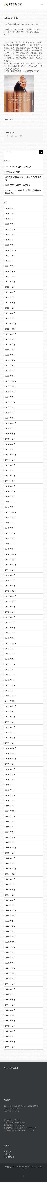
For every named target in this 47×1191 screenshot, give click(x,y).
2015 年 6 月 (10, 538)
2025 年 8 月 (10, 224)
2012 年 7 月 (10, 664)
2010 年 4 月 (10, 790)
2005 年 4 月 (10, 958)
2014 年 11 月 (10, 559)
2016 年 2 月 (10, 507)
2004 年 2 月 (10, 1010)
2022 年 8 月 (10, 339)
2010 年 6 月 (10, 779)
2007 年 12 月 (10, 868)
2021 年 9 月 (10, 397)
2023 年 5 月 (10, 302)
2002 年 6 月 (10, 1041)
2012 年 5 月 (10, 675)
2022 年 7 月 (10, 344)
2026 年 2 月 (10, 219)
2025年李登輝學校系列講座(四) (17, 185)
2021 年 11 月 (10, 386)
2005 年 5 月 (10, 952)
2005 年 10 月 (10, 942)
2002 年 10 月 (10, 1036)
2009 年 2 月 (10, 837)
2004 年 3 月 (10, 1005)
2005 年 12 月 (10, 937)
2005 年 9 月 (10, 947)
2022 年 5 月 (10, 355)
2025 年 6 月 (10, 234)
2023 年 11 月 (10, 276)
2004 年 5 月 (10, 994)
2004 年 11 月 (10, 973)
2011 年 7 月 (10, 722)
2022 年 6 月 (10, 350)
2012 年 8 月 (10, 659)
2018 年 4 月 (10, 433)
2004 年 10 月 (10, 979)
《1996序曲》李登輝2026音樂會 (18, 166)
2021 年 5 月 (10, 413)
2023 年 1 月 (10, 318)
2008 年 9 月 (10, 853)
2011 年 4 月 (10, 732)
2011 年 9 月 (10, 711)
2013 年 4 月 (10, 627)
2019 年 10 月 (10, 423)
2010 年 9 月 (10, 764)
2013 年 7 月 (10, 612)
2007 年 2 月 (10, 900)
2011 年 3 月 (10, 737)
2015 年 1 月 (10, 549)
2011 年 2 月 (10, 743)
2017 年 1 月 (10, 481)
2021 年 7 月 (10, 407)
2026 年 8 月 (10, 208)
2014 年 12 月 (10, 554)
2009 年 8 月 (10, 816)
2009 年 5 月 (10, 821)
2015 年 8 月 (10, 528)
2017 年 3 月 (10, 470)
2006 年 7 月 (10, 921)
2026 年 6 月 (10, 213)
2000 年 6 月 (10, 1047)
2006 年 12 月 (10, 910)
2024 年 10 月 (10, 250)
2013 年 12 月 (10, 591)
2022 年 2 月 (10, 371)
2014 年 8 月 (10, 570)
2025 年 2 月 (10, 245)
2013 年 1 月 (10, 638)
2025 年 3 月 (10, 240)
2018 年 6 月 (10, 428)
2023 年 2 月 (10, 313)
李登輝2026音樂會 (12, 172)
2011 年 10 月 (10, 706)
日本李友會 (8, 1154)
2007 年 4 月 (10, 889)
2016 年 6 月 (10, 496)
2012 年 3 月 (10, 685)
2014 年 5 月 (10, 580)
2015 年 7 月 (10, 533)
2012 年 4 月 (10, 680)
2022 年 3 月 (10, 365)
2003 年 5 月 (10, 1026)
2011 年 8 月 (10, 716)
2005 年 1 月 (10, 968)
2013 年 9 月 (10, 606)
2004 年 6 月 (10, 989)
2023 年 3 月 (10, 308)
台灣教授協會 (9, 1157)
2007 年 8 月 (10, 879)
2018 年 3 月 (10, 439)
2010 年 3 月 (10, 795)
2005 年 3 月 (10, 963)
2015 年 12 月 (10, 512)
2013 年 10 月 (10, 601)
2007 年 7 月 (10, 884)
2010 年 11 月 (10, 753)
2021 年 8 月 (10, 402)
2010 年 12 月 (10, 748)
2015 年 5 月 (10, 544)
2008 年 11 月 (10, 847)
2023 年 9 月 (10, 281)
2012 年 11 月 (10, 643)
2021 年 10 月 (10, 392)
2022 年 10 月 (10, 334)
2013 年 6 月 (10, 617)
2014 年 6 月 (10, 575)
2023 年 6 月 (10, 297)
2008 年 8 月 (10, 858)
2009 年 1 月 (10, 842)
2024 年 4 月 (10, 271)
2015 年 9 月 (10, 523)
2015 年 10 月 (10, 517)
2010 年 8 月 (10, 769)
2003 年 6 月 (10, 1020)
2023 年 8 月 (10, 287)
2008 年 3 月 (10, 863)
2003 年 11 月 (10, 1015)
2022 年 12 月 (10, 323)
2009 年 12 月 (10, 806)
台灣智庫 (7, 1151)
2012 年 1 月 (10, 690)
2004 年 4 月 (10, 999)
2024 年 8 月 (10, 255)
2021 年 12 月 (10, 381)
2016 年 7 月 (10, 491)
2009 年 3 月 (10, 832)
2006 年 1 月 (10, 931)
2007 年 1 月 (10, 905)
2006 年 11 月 (10, 916)
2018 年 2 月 (10, 444)
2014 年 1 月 (10, 585)
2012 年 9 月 (10, 654)
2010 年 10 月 (10, 758)
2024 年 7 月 (10, 261)
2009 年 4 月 (10, 827)
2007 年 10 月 (10, 874)
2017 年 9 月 (10, 460)
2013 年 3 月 (10, 633)
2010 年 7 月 (10, 774)
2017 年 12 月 (10, 449)
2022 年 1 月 (10, 376)
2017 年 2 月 (10, 475)
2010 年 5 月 (10, 785)
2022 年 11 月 (10, 329)
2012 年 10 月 (10, 648)
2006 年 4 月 (10, 926)
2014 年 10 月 (10, 564)
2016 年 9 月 (10, 486)
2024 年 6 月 (10, 266)
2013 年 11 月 (10, 596)
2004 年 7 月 (10, 984)
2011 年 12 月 (10, 696)
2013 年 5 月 (10, 622)
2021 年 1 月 (10, 418)
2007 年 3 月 (10, 895)
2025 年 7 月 (10, 229)
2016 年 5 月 (10, 502)
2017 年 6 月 (10, 465)
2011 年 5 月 (10, 727)
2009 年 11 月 (10, 811)
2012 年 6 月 (10, 669)
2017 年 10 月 (10, 454)
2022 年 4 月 (10, 360)
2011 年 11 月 (10, 701)
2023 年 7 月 (10, 292)
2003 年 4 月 (10, 1031)
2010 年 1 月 (10, 800)
